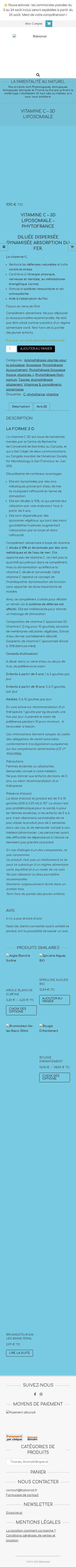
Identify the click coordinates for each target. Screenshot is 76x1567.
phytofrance (36, 394)
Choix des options (17, 1010)
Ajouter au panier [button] (52, 1000)
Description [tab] (21, 406)
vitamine (52, 394)
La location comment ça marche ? (31, 1530)
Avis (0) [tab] (42, 406)
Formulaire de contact (22, 1495)
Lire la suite (19, 1352)
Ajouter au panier (36, 348)
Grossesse (33, 365)
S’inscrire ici (14, 1512)
